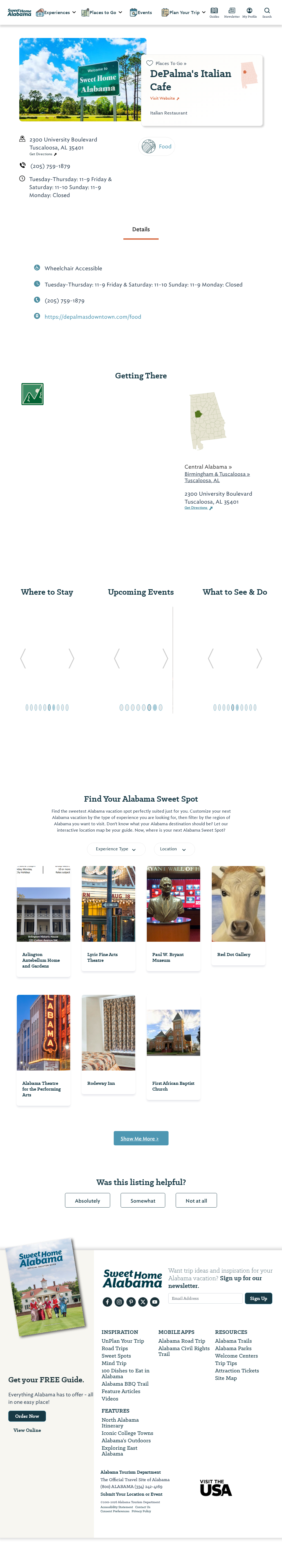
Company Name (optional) (190, 187)
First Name (167, 112)
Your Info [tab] (171, 70)
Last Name (166, 137)
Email (159, 162)
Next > (161, 218)
